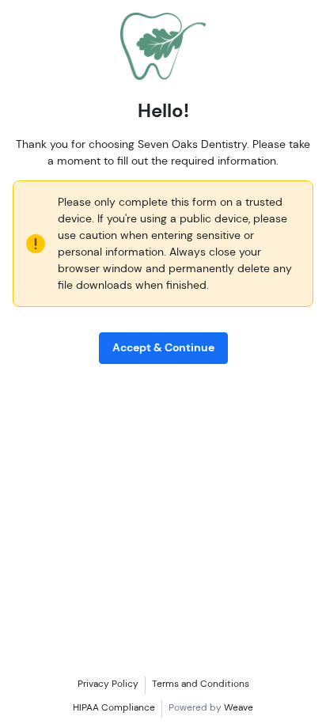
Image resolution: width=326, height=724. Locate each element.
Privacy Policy (108, 683)
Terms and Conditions (200, 683)
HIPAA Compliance (114, 707)
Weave (238, 707)
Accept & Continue (163, 347)
